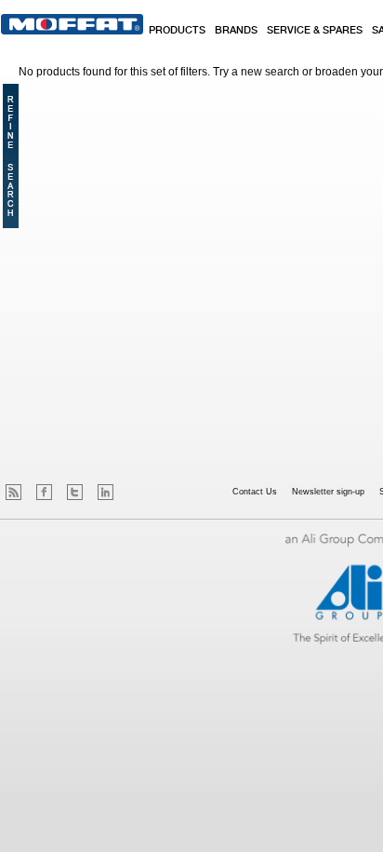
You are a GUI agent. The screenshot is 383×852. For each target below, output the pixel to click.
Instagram (136, 492)
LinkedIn (105, 492)
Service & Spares (315, 30)
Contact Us (254, 491)
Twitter (75, 492)
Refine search (11, 156)
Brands (236, 30)
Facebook (44, 492)
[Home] (72, 24)
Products (177, 30)
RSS (13, 492)
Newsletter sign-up (328, 491)
